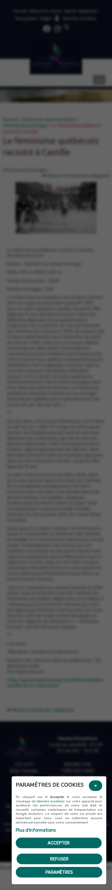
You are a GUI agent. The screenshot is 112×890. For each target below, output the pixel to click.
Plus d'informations (36, 830)
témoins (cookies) (50, 801)
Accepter (59, 843)
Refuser (59, 859)
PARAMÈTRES (59, 872)
